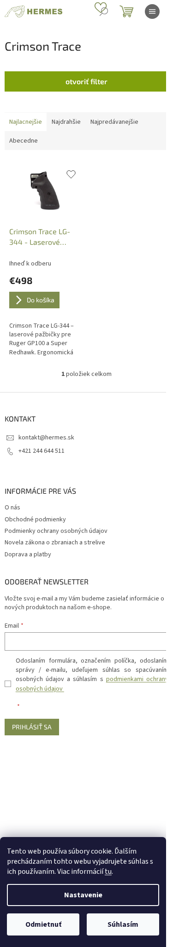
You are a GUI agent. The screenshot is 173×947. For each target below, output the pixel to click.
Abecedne (23, 140)
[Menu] (152, 11)
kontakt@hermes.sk (46, 437)
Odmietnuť (43, 924)
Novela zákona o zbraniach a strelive (55, 542)
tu (108, 871)
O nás (12, 507)
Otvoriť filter (86, 81)
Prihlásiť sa (32, 727)
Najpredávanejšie (114, 122)
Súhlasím (122, 924)
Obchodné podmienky (35, 519)
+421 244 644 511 (41, 451)
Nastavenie (83, 895)
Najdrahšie (66, 122)
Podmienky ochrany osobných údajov (56, 531)
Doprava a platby (28, 554)
